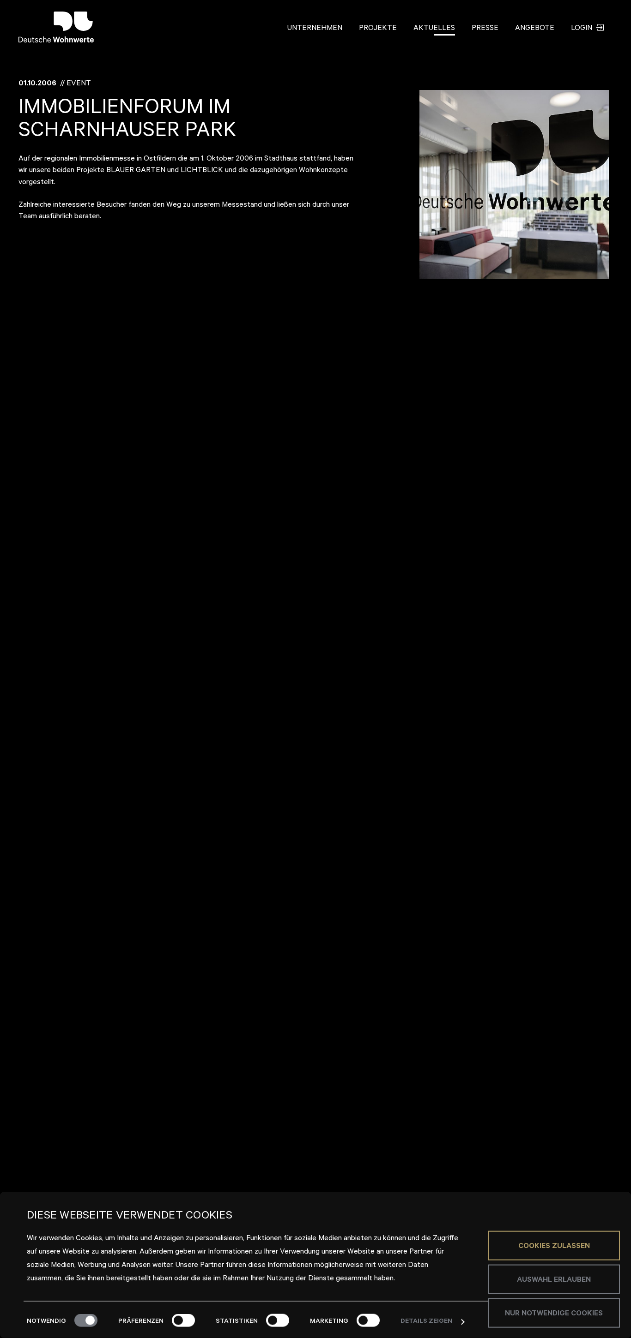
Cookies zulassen (554, 1246)
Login (582, 28)
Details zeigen (426, 1322)
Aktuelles (434, 28)
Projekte (378, 28)
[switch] (183, 1320)
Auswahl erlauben (554, 1280)
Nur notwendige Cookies (554, 1313)
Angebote (534, 28)
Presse (485, 28)
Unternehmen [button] (314, 28)
